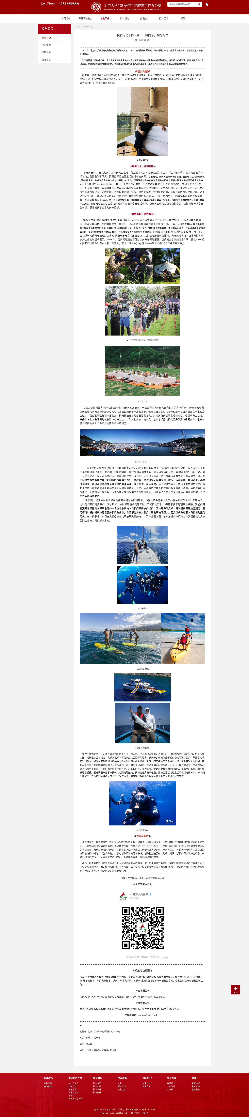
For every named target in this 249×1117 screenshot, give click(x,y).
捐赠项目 (196, 1086)
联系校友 (171, 1083)
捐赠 (183, 18)
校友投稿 (46, 59)
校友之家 (122, 1089)
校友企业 (46, 45)
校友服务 (124, 18)
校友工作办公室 (75, 1098)
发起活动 (171, 1086)
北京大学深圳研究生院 (69, 3)
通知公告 (48, 1086)
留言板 (170, 1089)
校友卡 (121, 1083)
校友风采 (105, 18)
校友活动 (46, 52)
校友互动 (163, 18)
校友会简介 (73, 1083)
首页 (78, 27)
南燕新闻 (48, 1083)
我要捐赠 (196, 1089)
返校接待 (122, 1086)
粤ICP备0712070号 (139, 1113)
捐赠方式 (196, 1083)
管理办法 (72, 1086)
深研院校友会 (85, 18)
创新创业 (144, 18)
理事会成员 (73, 1092)
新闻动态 (65, 18)
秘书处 (71, 1095)
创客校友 (147, 1083)
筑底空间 (147, 1086)
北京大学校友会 (48, 3)
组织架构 (72, 1089)
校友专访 (46, 37)
